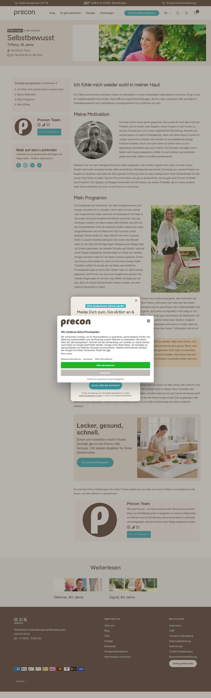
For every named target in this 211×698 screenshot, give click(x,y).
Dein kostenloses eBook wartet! (105, 306)
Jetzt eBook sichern (105, 385)
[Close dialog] (136, 300)
